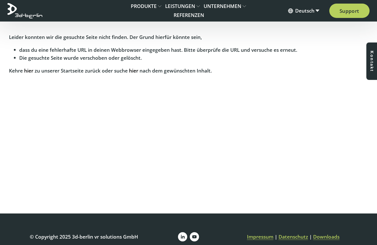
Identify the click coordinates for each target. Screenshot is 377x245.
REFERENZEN (189, 15)
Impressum (260, 236)
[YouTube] (194, 236)
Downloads (326, 236)
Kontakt (372, 61)
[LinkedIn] (182, 236)
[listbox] (304, 10)
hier (28, 70)
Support (349, 10)
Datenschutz (293, 236)
